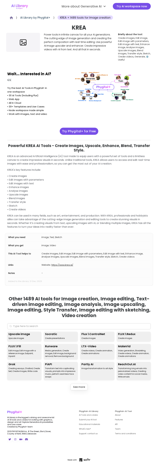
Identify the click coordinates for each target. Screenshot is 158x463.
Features (119, 419)
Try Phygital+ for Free (79, 131)
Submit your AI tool (88, 419)
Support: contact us (88, 433)
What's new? (85, 429)
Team (118, 429)
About (118, 415)
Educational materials (89, 424)
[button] (84, 6)
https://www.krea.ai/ (62, 264)
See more (79, 387)
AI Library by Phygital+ (35, 17)
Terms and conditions (125, 433)
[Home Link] (19, 6)
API (116, 424)
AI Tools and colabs (88, 415)
